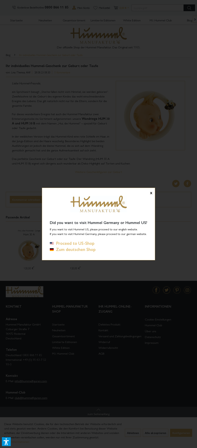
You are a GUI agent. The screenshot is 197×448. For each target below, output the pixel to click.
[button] (6, 441)
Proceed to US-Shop (74, 243)
